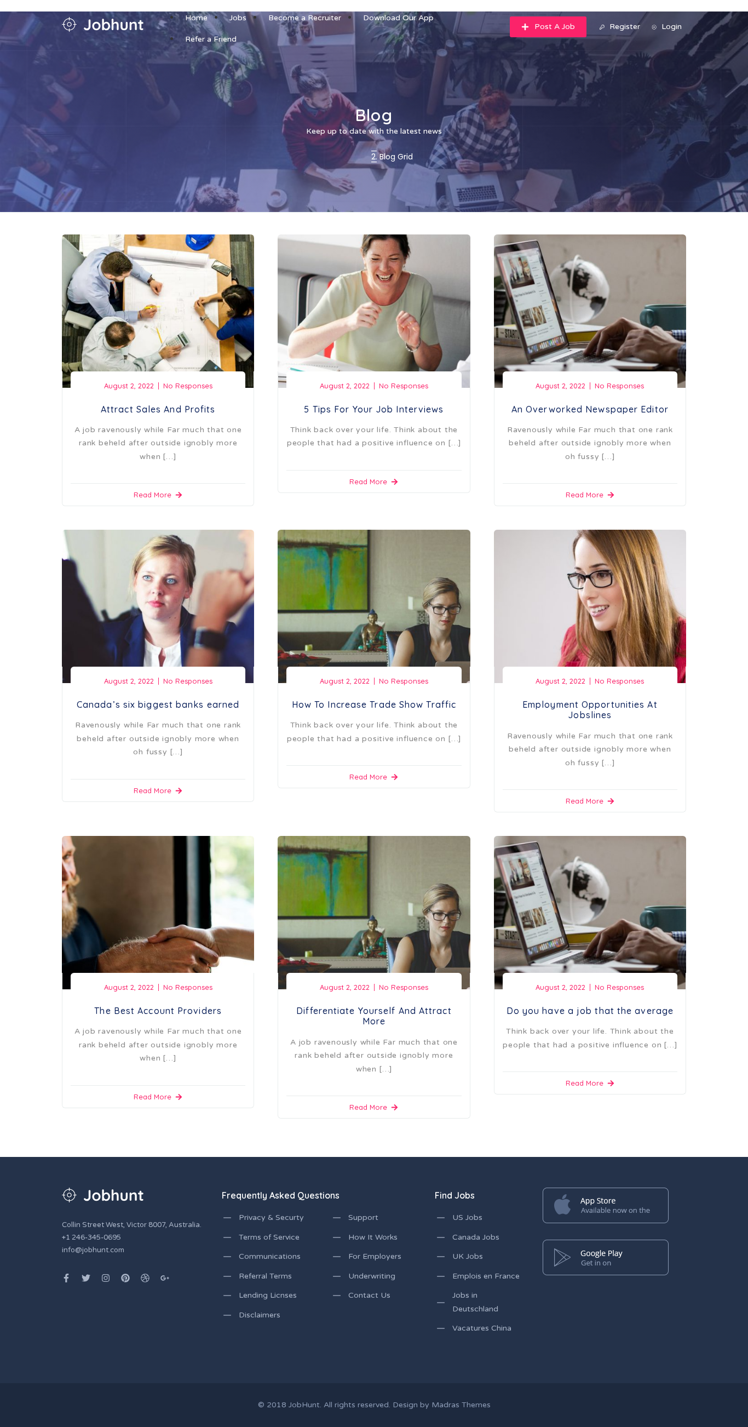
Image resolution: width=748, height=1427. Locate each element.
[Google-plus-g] (165, 1278)
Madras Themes (461, 1404)
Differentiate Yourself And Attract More (373, 1016)
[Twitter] (86, 1278)
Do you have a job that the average (590, 1010)
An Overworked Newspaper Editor (590, 409)
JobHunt (304, 1404)
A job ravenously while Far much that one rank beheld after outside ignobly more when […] (158, 443)
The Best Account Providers (158, 1010)
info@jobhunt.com (93, 1250)
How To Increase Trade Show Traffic (374, 704)
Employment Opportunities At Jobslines (590, 709)
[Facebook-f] (66, 1278)
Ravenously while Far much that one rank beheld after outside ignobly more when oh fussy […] (590, 443)
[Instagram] (105, 1278)
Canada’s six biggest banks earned (158, 704)
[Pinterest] (125, 1278)
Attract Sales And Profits (158, 409)
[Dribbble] (145, 1278)
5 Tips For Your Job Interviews (374, 409)
